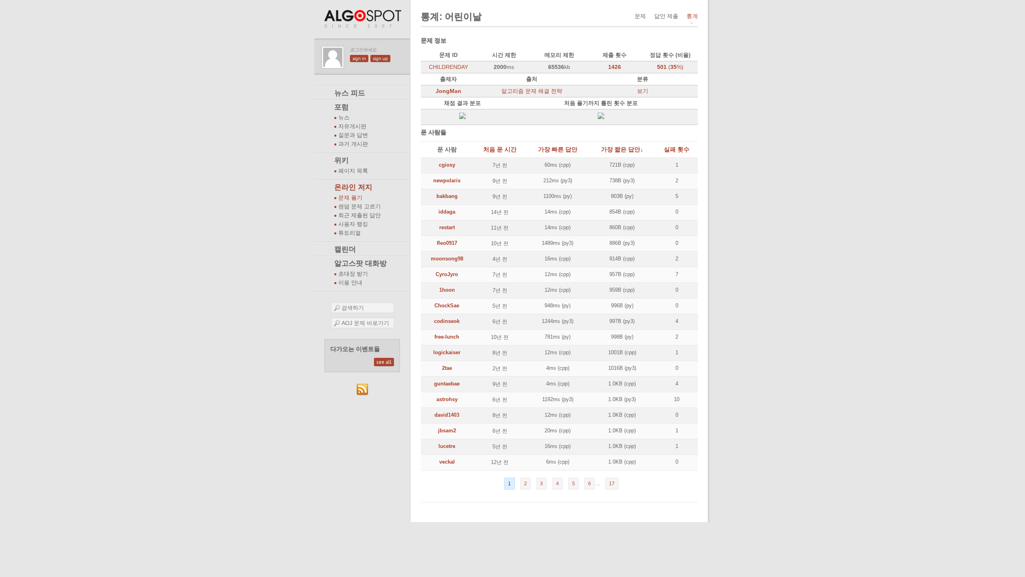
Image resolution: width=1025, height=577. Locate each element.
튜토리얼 (349, 233)
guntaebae (447, 384)
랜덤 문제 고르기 (359, 207)
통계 (692, 16)
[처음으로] (363, 16)
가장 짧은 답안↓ (622, 149)
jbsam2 (447, 431)
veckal (447, 462)
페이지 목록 (353, 171)
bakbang (447, 196)
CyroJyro (447, 274)
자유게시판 (352, 126)
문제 (640, 16)
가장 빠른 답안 (557, 149)
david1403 (446, 415)
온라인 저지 (353, 187)
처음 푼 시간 (500, 149)
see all (384, 362)
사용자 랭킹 (353, 224)
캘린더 (345, 249)
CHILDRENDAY (448, 67)
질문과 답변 (353, 135)
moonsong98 (447, 259)
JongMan (448, 91)
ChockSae (446, 306)
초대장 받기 (353, 274)
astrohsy (447, 399)
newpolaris (446, 181)
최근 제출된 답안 (359, 215)
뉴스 (344, 118)
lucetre (446, 446)
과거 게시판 (353, 144)
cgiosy (447, 165)
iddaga (446, 212)
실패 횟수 (676, 149)
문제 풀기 (350, 198)
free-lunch (446, 337)
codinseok (447, 321)
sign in (359, 58)
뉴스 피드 (349, 93)
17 (612, 483)
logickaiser (446, 352)
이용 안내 (350, 283)
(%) (670, 67)
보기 (642, 91)
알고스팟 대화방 (360, 263)
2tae (447, 368)
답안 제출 (666, 16)
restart (447, 227)
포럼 (341, 107)
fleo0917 (447, 243)
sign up (380, 58)
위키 (341, 160)
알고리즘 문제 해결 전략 (531, 91)
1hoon (447, 290)
